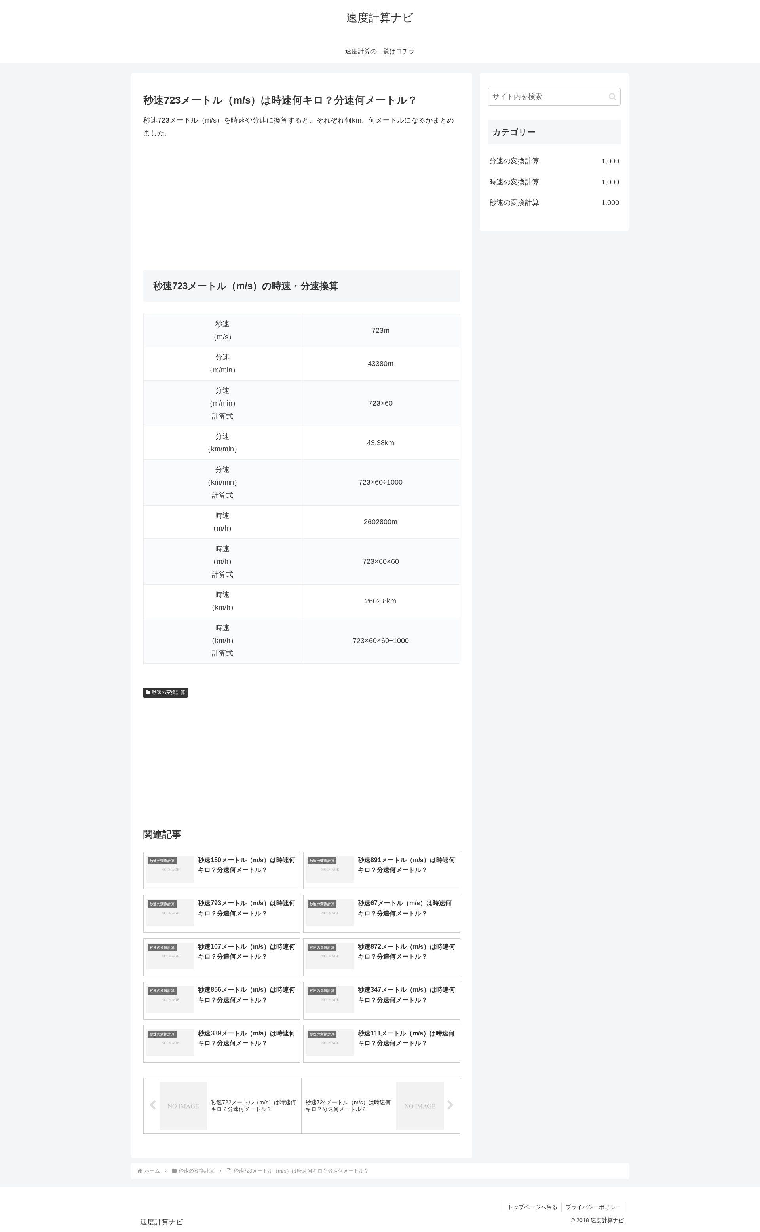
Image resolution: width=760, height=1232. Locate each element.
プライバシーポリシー (593, 1207)
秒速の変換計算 (168, 692)
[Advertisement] (301, 205)
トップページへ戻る (532, 1207)
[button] (612, 96)
